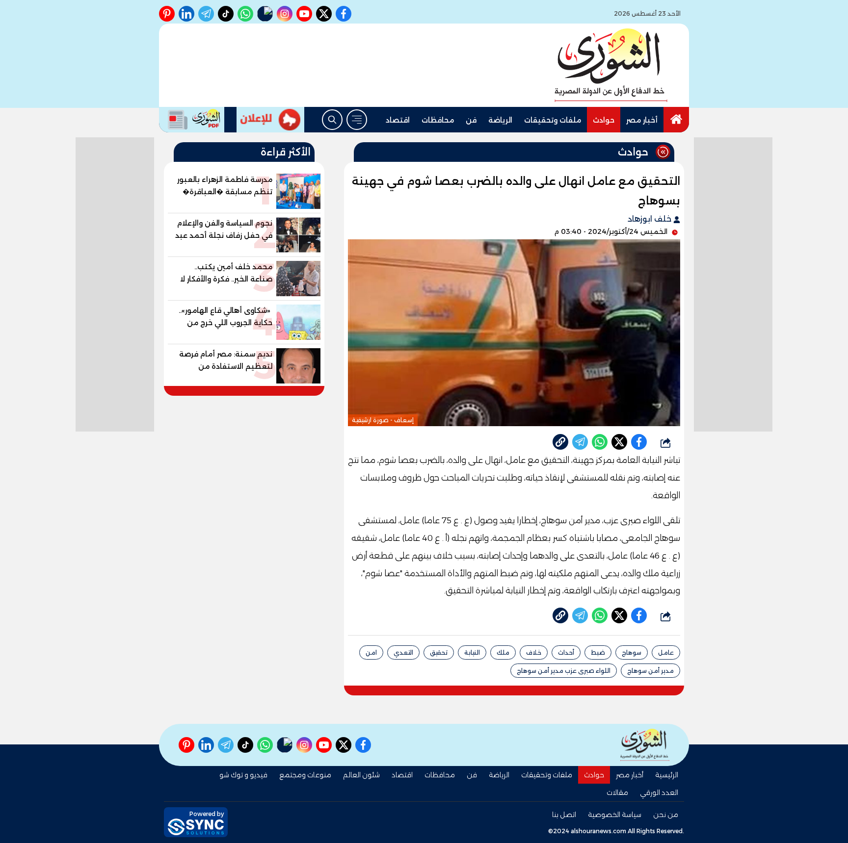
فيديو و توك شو (243, 774)
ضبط (598, 652)
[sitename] (644, 745)
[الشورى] (611, 65)
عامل (666, 652)
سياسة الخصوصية (614, 814)
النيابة (472, 652)
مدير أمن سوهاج (650, 670)
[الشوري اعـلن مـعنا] (270, 119)
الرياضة (500, 120)
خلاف (533, 652)
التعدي (403, 652)
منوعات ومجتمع (305, 774)
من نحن (665, 814)
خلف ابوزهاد (650, 219)
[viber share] (580, 442)
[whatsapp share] (600, 442)
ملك (503, 652)
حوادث (603, 120)
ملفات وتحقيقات (552, 120)
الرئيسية (666, 774)
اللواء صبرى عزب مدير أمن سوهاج (563, 670)
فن (471, 120)
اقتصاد (398, 120)
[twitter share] (619, 442)
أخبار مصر (642, 120)
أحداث (566, 652)
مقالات (617, 792)
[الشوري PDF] (191, 119)
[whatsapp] (560, 442)
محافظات (438, 120)
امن (371, 652)
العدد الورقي (659, 792)
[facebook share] (639, 442)
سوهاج (631, 652)
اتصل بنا (564, 814)
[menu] (356, 119)
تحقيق (439, 652)
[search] (332, 119)
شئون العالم (361, 774)
